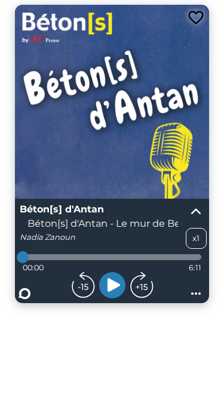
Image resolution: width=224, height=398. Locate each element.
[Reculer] (83, 285)
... (196, 290)
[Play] (112, 285)
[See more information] (196, 212)
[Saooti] (24, 294)
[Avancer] (141, 285)
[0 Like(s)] (196, 18)
